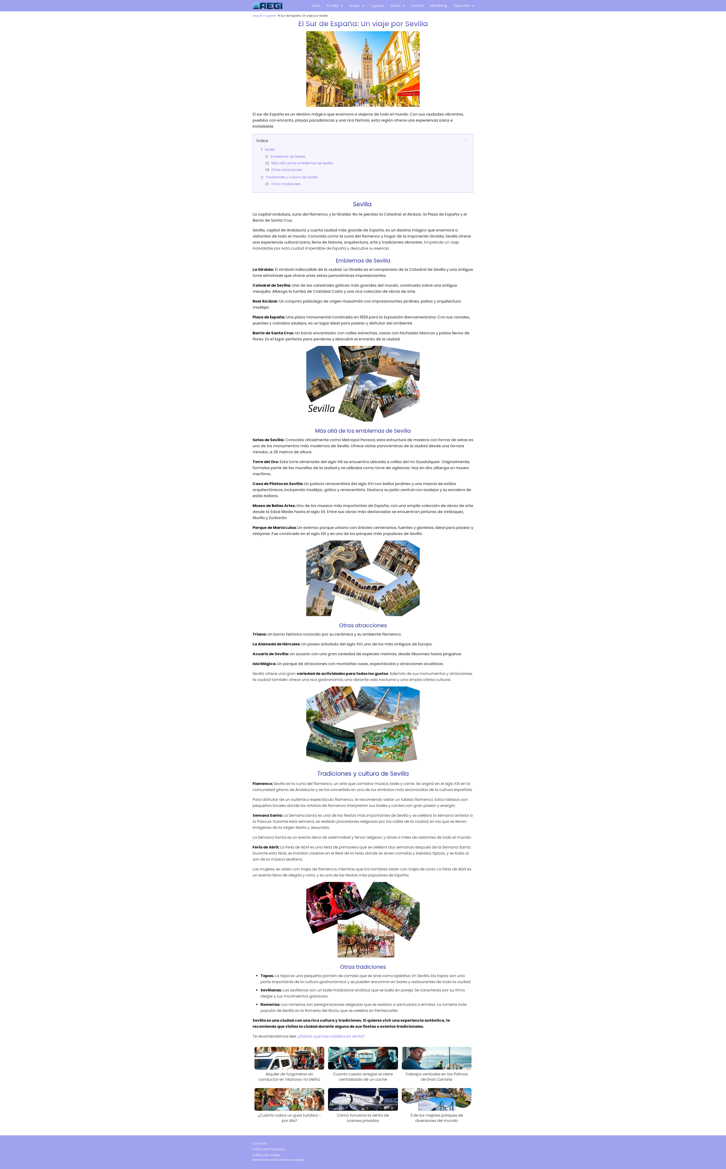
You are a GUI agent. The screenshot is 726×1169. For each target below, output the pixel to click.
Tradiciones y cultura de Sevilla (291, 177)
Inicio (316, 5)
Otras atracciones (286, 169)
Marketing (438, 5)
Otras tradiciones (286, 184)
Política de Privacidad (269, 1149)
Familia (333, 5)
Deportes (461, 5)
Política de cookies (266, 1155)
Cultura (417, 5)
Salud (395, 5)
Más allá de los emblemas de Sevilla (302, 163)
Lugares (377, 5)
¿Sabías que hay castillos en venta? (331, 1036)
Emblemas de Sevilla (288, 156)
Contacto (260, 1143)
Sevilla (270, 149)
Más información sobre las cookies (278, 1160)
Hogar (354, 5)
